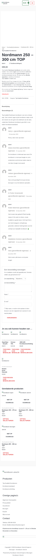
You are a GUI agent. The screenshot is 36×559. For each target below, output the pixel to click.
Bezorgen (5, 508)
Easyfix (5, 511)
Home (3, 47)
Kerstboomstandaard (9, 486)
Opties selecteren (8, 419)
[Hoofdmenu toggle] (32, 3)
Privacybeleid (6, 503)
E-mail (6, 301)
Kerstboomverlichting (9, 489)
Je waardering (9, 279)
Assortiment (6, 506)
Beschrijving (6, 106)
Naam (6, 294)
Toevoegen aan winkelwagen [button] (9, 351)
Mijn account (6, 514)
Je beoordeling (10, 283)
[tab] (18, 106)
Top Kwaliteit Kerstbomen (13, 47)
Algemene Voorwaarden (9, 500)
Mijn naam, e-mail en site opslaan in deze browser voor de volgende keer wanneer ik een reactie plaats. (17, 311)
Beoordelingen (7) (7, 110)
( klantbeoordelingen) (15, 63)
